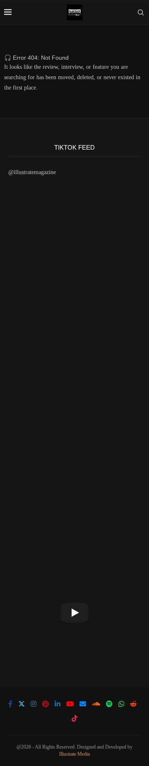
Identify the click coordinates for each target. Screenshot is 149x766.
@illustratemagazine (32, 172)
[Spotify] (109, 704)
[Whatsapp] (121, 704)
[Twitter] (21, 704)
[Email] (82, 704)
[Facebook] (10, 704)
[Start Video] (74, 612)
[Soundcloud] (96, 704)
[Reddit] (133, 704)
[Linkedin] (57, 704)
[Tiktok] (74, 718)
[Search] (141, 12)
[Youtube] (70, 704)
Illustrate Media (74, 754)
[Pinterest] (45, 704)
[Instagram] (33, 704)
